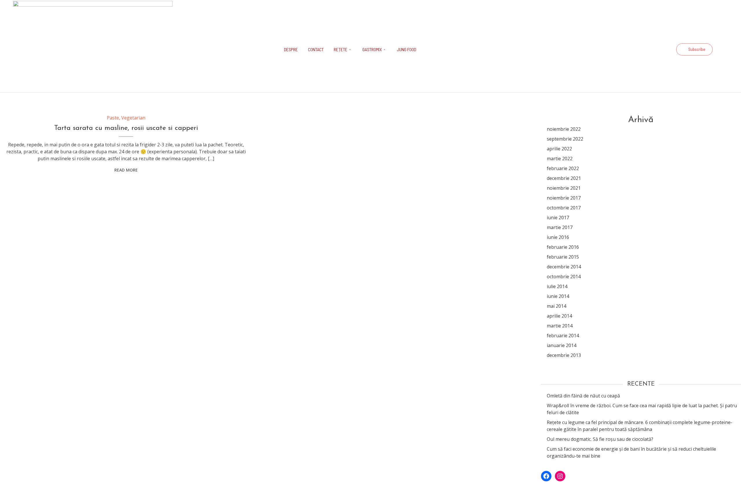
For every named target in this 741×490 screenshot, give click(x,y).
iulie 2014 (557, 286)
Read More (126, 170)
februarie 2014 (563, 335)
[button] (694, 49)
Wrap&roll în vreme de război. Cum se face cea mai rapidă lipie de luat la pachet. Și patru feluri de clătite (642, 409)
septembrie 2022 (565, 139)
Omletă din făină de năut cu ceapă (583, 396)
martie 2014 (560, 326)
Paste (113, 118)
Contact (316, 49)
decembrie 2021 (564, 178)
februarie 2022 (563, 168)
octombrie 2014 (564, 276)
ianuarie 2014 (561, 345)
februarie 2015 (563, 257)
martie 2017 (560, 227)
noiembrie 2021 (564, 188)
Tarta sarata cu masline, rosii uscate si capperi (126, 128)
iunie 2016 (558, 237)
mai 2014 (556, 306)
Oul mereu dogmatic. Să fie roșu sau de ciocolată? (600, 439)
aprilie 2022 (559, 148)
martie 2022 (560, 158)
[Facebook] (651, 49)
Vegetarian (133, 118)
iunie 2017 (558, 217)
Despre (291, 49)
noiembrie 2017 (564, 198)
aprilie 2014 (559, 316)
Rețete (340, 49)
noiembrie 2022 (564, 129)
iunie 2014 (558, 296)
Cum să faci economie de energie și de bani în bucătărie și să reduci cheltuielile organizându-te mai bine (631, 452)
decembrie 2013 (564, 355)
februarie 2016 (563, 247)
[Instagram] (667, 49)
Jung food (406, 49)
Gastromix (372, 49)
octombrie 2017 (564, 208)
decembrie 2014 (564, 267)
